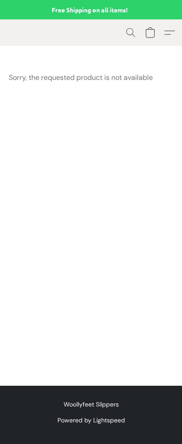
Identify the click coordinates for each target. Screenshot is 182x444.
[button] (130, 32)
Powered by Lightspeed (91, 420)
